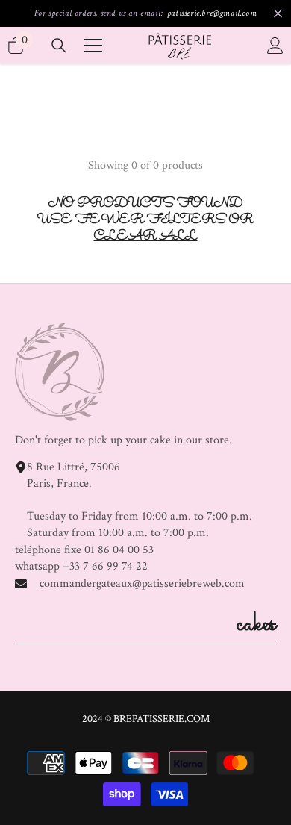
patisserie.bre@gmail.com (212, 13)
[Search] (59, 46)
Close (278, 13)
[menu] (93, 46)
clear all (146, 237)
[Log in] (275, 45)
